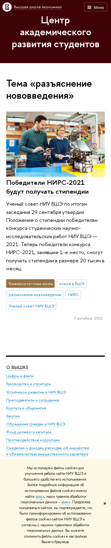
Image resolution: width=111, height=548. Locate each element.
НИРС (73, 294)
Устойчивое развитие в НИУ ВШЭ (36, 392)
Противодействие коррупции (33, 440)
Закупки (13, 416)
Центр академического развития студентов (56, 31)
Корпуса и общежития (26, 408)
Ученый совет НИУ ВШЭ (31, 306)
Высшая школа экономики (38, 7)
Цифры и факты (20, 376)
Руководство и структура (28, 383)
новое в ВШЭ (71, 283)
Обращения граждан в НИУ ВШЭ (35, 424)
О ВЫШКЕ (17, 367)
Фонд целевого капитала (28, 432)
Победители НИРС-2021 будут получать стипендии (47, 187)
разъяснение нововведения (35, 294)
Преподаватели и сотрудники (32, 400)
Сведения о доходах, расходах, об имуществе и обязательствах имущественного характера (47, 451)
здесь (39, 496)
